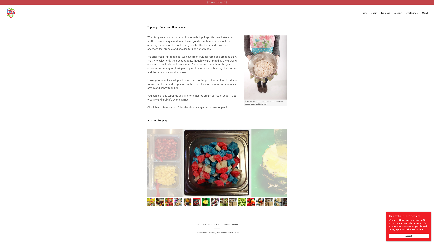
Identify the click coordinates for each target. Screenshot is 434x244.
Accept (409, 236)
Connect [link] (398, 13)
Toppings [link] (385, 13)
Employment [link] (412, 13)
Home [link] (365, 13)
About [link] (374, 13)
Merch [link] (425, 13)
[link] (10, 12)
